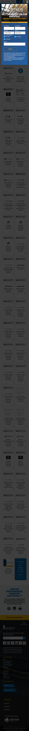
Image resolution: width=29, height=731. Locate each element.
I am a (16, 30)
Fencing (8, 36)
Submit (10, 49)
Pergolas (8, 39)
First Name (6, 26)
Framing (18, 36)
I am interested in (8, 35)
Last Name (17, 26)
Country (6, 30)
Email (5, 41)
